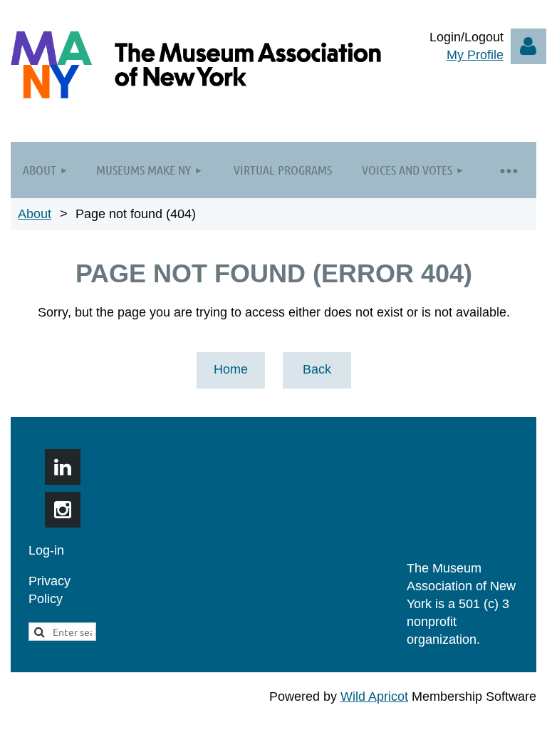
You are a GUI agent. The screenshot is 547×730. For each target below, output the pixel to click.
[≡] (507, 170)
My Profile (475, 55)
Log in (528, 46)
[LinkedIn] (62, 467)
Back (317, 369)
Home (231, 369)
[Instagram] (62, 510)
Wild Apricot (374, 696)
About (34, 214)
